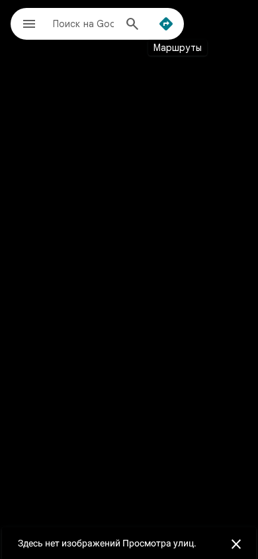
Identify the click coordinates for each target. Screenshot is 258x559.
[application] (129, 279)
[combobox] (83, 23)
